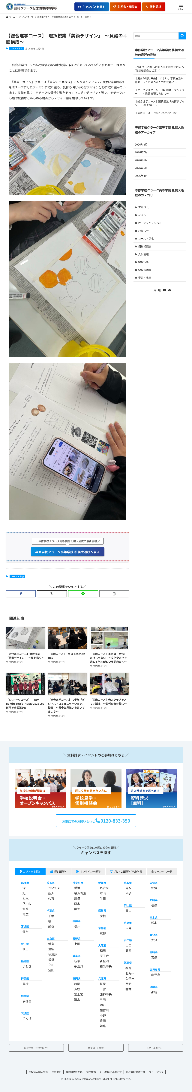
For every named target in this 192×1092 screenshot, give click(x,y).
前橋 (25, 983)
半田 (103, 898)
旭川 (25, 893)
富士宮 (78, 994)
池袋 (51, 949)
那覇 (154, 992)
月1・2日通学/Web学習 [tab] (128, 871)
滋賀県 (102, 910)
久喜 (51, 898)
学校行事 (143, 262)
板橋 (51, 959)
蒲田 (51, 970)
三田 (103, 999)
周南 (128, 950)
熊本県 (154, 917)
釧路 (25, 909)
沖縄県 (154, 987)
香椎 (128, 989)
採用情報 (91, 1072)
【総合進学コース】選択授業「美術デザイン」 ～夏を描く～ (159, 103)
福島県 (25, 961)
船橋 (51, 926)
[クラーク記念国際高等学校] (31, 6)
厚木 (77, 903)
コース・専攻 (16, 48)
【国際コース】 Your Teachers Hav (155, 113)
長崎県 (154, 900)
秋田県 (25, 944)
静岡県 (76, 978)
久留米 (129, 978)
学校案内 (57, 1072)
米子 (128, 893)
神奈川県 (78, 883)
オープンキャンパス (150, 223)
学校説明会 (144, 270)
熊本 (154, 922)
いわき (27, 966)
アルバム (143, 207)
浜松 (77, 989)
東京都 (51, 938)
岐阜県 (76, 956)
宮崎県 (154, 952)
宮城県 (25, 926)
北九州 (129, 973)
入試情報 (143, 254)
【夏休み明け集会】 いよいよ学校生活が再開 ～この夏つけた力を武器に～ (159, 80)
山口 (128, 945)
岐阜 (77, 961)
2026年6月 (141, 160)
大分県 (154, 935)
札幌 (25, 898)
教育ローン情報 (96, 1047)
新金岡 (104, 961)
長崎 (154, 905)
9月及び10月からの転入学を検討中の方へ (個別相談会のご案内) (160, 68)
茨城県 (25, 1013)
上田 (77, 943)
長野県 (76, 938)
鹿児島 (155, 974)
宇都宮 (27, 1001)
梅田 (103, 950)
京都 (103, 933)
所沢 (51, 893)
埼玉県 (51, 883)
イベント (143, 215)
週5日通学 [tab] (60, 871)
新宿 (51, 943)
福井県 (76, 921)
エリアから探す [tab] (32, 871)
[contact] (169, 290)
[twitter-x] (155, 290)
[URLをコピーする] (114, 593)
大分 (154, 940)
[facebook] (150, 290)
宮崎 (154, 957)
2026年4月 (141, 175)
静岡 (77, 983)
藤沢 (77, 909)
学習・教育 (144, 277)
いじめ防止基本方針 (111, 1072)
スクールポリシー (155, 1047)
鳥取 (128, 888)
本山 (103, 893)
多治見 (78, 966)
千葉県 (51, 910)
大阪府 (102, 945)
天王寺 (104, 955)
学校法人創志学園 (38, 1072)
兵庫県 (102, 978)
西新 (128, 983)
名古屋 (104, 888)
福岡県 (128, 963)
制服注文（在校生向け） (36, 1047)
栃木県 (25, 996)
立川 (51, 964)
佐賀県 (154, 883)
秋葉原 (52, 954)
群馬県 (25, 978)
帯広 (25, 914)
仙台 (25, 931)
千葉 (51, 916)
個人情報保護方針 (135, 1072)
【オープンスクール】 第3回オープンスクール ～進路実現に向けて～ (159, 92)
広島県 (128, 923)
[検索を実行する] (182, 35)
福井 (77, 926)
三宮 (103, 989)
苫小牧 (27, 903)
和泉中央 (106, 966)
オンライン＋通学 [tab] (90, 871)
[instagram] (160, 290)
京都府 (102, 928)
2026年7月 (141, 152)
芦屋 (103, 983)
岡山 (128, 910)
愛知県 (102, 883)
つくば (27, 1018)
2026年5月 (141, 168)
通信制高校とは (73, 1072)
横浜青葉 (80, 893)
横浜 (77, 888)
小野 (103, 1015)
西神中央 (106, 994)
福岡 (128, 968)
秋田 (25, 949)
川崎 (77, 898)
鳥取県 (128, 883)
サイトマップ (156, 1072)
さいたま (54, 888)
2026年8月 (141, 144)
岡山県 (128, 905)
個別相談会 (144, 246)
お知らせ (143, 231)
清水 (77, 999)
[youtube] (164, 290)
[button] (181, 6)
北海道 (25, 883)
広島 (128, 928)
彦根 (103, 916)
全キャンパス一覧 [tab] (161, 871)
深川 (25, 888)
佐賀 (154, 888)
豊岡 (103, 1020)
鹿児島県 (155, 969)
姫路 (103, 1026)
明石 (103, 1005)
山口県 (128, 940)
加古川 (104, 1010)
